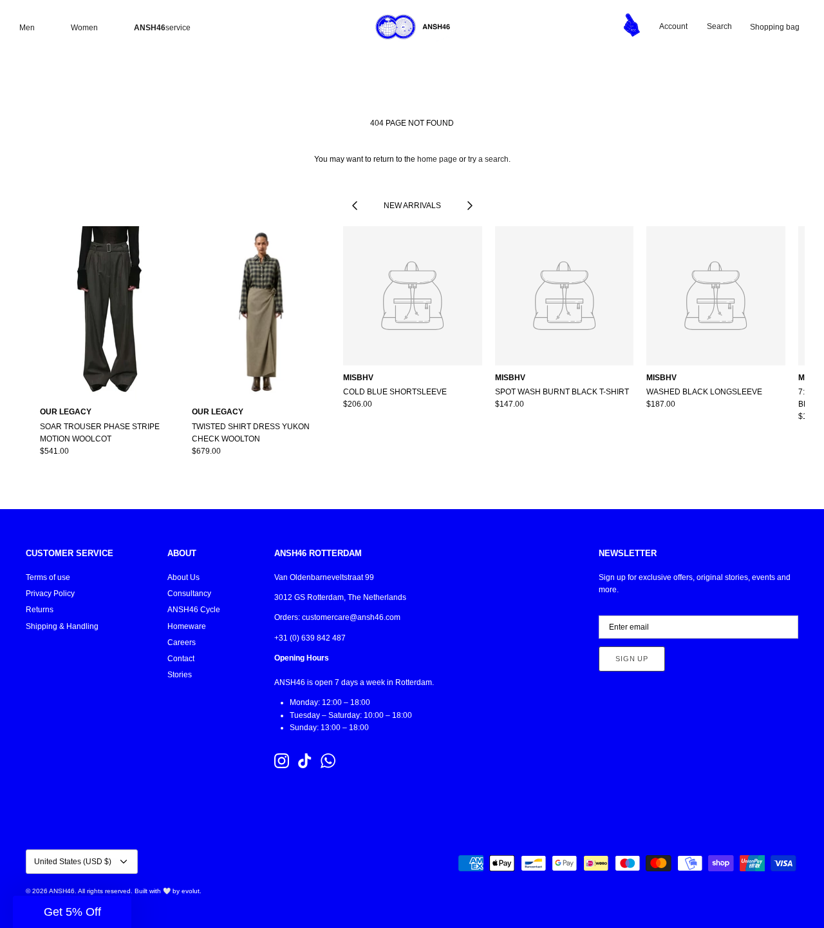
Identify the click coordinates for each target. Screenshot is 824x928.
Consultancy (189, 593)
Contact (180, 658)
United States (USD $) (72, 861)
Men (27, 27)
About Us (183, 577)
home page (437, 159)
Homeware (186, 626)
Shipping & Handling (62, 626)
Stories (179, 674)
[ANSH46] (412, 27)
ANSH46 (62, 890)
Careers (181, 642)
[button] (72, 912)
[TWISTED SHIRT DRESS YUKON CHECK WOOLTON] (261, 313)
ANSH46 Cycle (193, 609)
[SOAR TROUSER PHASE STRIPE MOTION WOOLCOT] (109, 313)
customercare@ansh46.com (351, 617)
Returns (39, 609)
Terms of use (48, 577)
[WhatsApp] (328, 760)
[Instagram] (281, 760)
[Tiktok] (304, 760)
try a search (488, 159)
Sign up (631, 658)
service (162, 27)
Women (84, 27)
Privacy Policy (50, 593)
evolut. (191, 890)
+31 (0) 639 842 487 (310, 638)
